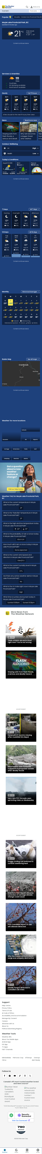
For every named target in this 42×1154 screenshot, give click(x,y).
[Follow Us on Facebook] (4, 1075)
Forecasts (33, 11)
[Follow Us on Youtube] (14, 1075)
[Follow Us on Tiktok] (19, 1075)
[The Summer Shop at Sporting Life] (35, 455)
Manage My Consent (9, 1018)
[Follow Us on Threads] (25, 1075)
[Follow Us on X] (30, 1075)
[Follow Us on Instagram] (9, 1075)
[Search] (27, 7)
